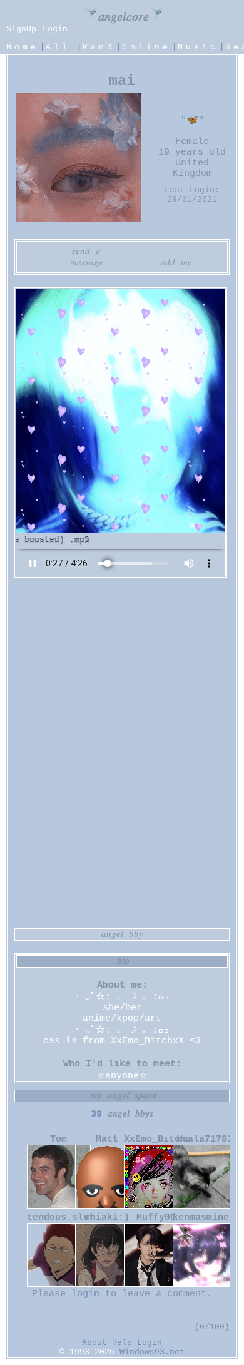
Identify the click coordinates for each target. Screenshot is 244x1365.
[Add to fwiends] (167, 263)
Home (22, 47)
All (62, 47)
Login (55, 29)
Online (146, 47)
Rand (99, 47)
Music (198, 47)
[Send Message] (77, 263)
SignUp (21, 29)
